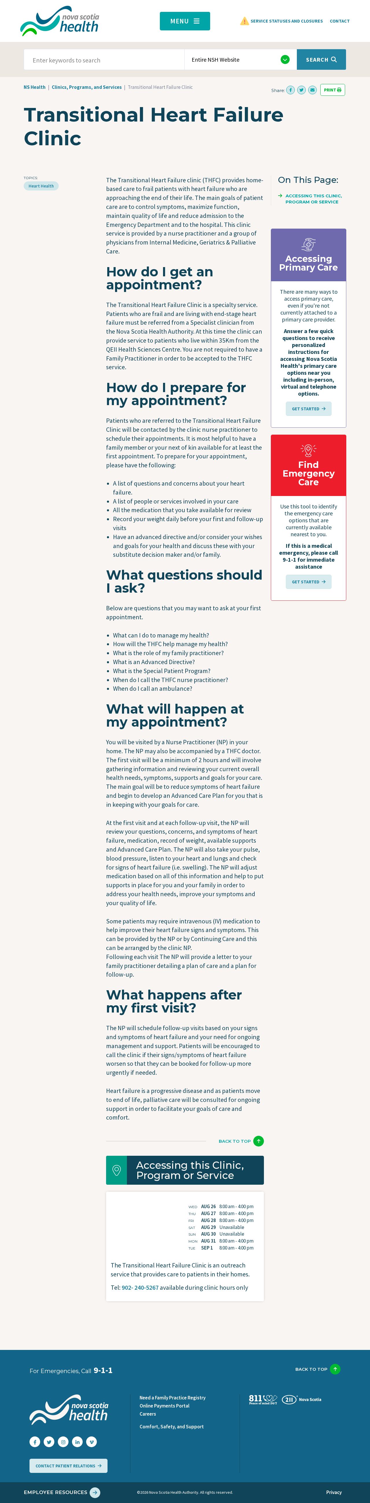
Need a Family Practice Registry (173, 1397)
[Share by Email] (312, 90)
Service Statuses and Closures (287, 21)
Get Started (305, 408)
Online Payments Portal (164, 1406)
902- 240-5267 (140, 1287)
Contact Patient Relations (65, 1466)
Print (330, 90)
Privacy (334, 1492)
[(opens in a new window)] (290, 90)
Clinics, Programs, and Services (87, 87)
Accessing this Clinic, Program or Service (314, 199)
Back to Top (235, 1141)
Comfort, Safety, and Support (172, 1426)
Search (317, 59)
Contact (340, 21)
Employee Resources (55, 1492)
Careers (148, 1414)
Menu (179, 21)
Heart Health (41, 186)
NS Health (35, 87)
